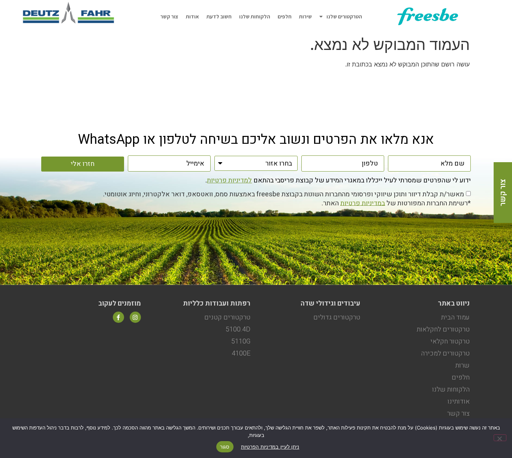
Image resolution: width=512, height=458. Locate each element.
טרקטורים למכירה (445, 353)
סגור (225, 447)
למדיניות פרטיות (229, 180)
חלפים (285, 16)
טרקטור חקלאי (450, 341)
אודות (192, 16)
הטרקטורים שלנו (344, 16)
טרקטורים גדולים (336, 317)
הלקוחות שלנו (254, 16)
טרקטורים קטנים (227, 317)
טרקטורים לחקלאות (443, 329)
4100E (241, 353)
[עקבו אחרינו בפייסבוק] (118, 317)
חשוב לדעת (219, 16)
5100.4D (238, 329)
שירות (305, 16)
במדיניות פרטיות (362, 203)
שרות (462, 365)
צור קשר (169, 16)
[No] (500, 437)
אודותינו (459, 401)
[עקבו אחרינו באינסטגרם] (135, 317)
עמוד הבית (455, 317)
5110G (240, 341)
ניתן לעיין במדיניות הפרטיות (270, 447)
